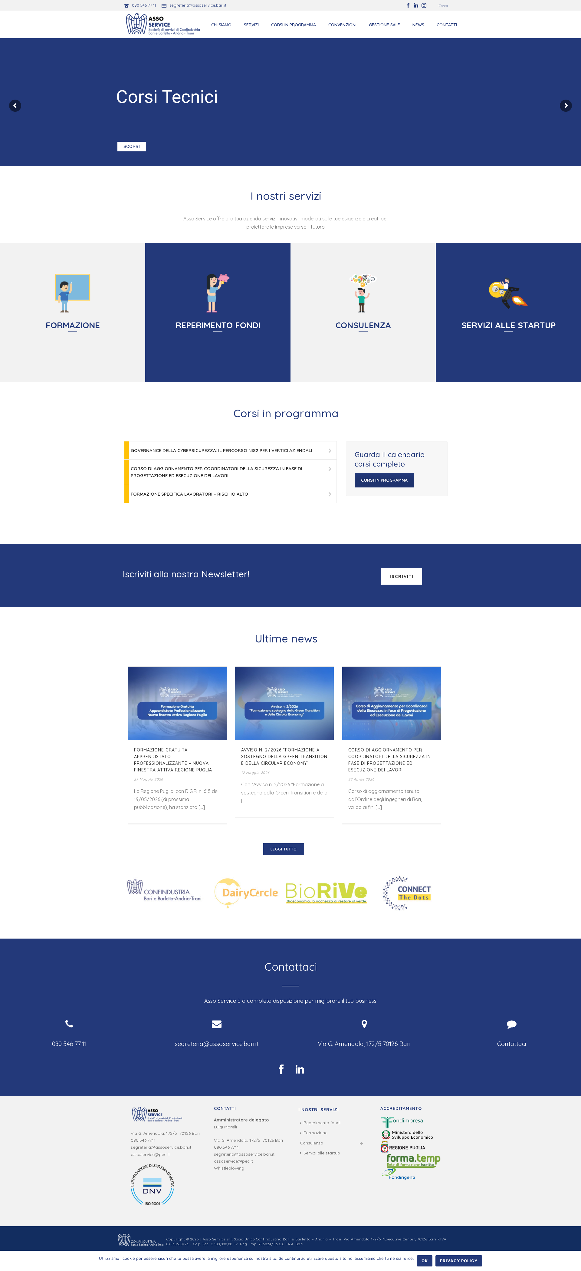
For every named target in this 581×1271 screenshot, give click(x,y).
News (418, 25)
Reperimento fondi (322, 1122)
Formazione (315, 1132)
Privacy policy (459, 1260)
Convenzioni (342, 25)
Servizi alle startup (322, 1153)
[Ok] (573, 1261)
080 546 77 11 (144, 5)
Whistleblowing (229, 1168)
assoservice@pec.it (150, 1154)
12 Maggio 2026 (255, 773)
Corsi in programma (293, 25)
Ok (425, 1260)
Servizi (251, 25)
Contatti (447, 25)
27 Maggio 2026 (148, 779)
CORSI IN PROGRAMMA (384, 480)
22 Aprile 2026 (361, 779)
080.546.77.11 (143, 1140)
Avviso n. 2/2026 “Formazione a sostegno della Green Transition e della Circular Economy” (284, 756)
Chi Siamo (221, 25)
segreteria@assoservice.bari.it (197, 5)
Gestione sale (384, 25)
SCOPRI (131, 146)
